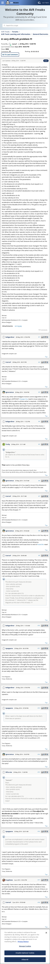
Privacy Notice (23, 941)
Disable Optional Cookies (25, 953)
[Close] (46, 932)
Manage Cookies (25, 946)
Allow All (25, 959)
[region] (25, 946)
